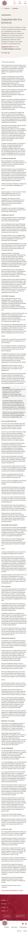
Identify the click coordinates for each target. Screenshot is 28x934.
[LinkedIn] (26, 923)
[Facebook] (23, 923)
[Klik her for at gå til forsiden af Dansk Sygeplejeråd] (7, 2)
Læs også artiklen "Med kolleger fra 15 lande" (12, 890)
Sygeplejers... (7, 8)
